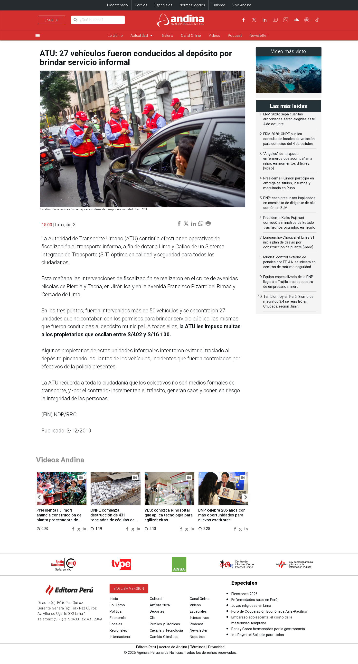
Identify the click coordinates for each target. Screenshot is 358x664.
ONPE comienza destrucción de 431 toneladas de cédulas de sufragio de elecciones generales (112, 520)
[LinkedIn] (264, 20)
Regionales (118, 630)
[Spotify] (307, 20)
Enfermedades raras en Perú (254, 600)
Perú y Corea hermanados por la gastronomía (268, 629)
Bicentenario (117, 5)
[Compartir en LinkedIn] (84, 528)
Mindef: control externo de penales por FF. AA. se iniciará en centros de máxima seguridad (289, 262)
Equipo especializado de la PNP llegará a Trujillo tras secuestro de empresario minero (288, 282)
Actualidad (142, 35)
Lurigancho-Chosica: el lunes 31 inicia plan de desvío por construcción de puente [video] (288, 242)
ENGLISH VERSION (128, 588)
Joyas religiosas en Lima (251, 605)
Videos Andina (60, 460)
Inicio (114, 599)
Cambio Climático (164, 637)
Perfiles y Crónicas (165, 624)
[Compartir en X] (79, 528)
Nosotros (197, 637)
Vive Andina (241, 5)
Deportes (157, 611)
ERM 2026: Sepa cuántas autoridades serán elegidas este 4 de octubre (289, 119)
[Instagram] (286, 20)
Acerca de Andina (173, 647)
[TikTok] (317, 20)
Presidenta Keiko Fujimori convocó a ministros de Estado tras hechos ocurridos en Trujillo (289, 222)
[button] (39, 498)
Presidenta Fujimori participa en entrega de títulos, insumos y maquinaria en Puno (288, 183)
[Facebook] (243, 20)
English (52, 20)
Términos (197, 647)
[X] (254, 20)
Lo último (115, 35)
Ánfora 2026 (160, 605)
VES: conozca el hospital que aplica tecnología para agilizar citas (168, 515)
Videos (214, 35)
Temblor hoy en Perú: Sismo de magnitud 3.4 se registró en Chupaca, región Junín (288, 301)
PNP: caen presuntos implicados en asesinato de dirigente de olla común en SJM (289, 203)
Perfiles (141, 5)
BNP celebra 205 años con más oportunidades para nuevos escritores (221, 515)
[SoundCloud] (296, 20)
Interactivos (199, 618)
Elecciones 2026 (244, 594)
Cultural (156, 599)
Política (116, 611)
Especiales (163, 5)
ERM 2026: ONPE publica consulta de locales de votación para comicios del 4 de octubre (289, 139)
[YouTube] (275, 20)
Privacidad (216, 647)
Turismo (218, 5)
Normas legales (192, 5)
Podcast (235, 35)
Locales (116, 624)
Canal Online (191, 35)
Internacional (120, 637)
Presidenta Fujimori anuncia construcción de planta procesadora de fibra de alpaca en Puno (59, 517)
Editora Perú (146, 647)
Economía (118, 618)
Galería (167, 35)
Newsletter (259, 35)
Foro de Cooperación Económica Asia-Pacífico (269, 611)
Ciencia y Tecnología (166, 630)
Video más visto (288, 51)
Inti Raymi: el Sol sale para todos (257, 635)
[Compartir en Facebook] (74, 528)
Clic (153, 618)
